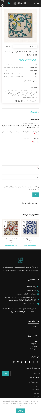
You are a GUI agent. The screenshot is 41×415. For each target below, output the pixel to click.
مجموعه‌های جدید (34, 386)
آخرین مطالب (35, 397)
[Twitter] (33, 361)
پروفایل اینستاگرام (34, 382)
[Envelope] (17, 361)
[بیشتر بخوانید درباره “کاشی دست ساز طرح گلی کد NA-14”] (5, 226)
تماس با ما (36, 393)
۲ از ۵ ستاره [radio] (28, 138)
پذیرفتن (20, 411)
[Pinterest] (13, 361)
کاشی (30, 46)
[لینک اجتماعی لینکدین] (19, 101)
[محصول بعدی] (5, 46)
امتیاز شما (35, 138)
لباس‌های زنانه (35, 390)
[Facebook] (37, 361)
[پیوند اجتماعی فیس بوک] (30, 101)
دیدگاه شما (35, 142)
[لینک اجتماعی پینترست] (21, 101)
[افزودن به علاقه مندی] (24, 222)
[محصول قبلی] (9, 46)
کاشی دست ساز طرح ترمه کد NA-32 (30, 239)
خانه (35, 46)
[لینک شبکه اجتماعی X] (27, 101)
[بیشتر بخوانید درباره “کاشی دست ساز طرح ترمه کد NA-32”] (24, 226)
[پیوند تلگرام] (16, 101)
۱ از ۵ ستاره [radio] (29, 138)
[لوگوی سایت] (20, 3)
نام (38, 168)
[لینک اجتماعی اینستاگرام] (24, 101)
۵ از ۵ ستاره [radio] (23, 138)
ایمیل (37, 177)
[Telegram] (25, 361)
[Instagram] (21, 361)
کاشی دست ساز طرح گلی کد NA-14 (11, 239)
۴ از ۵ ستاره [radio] (25, 138)
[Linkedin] (29, 361)
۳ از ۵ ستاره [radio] (26, 138)
